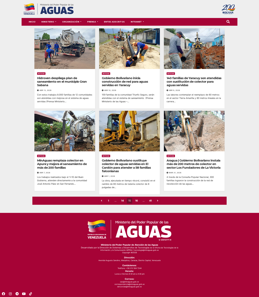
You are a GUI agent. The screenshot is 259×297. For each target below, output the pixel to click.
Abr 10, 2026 (110, 90)
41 (150, 200)
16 (136, 200)
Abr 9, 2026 (174, 90)
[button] (228, 22)
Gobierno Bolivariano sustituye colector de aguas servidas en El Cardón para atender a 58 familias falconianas (126, 166)
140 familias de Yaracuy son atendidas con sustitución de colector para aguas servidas (194, 81)
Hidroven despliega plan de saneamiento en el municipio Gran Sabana (62, 81)
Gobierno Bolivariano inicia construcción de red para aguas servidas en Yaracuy (125, 81)
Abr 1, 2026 (109, 176)
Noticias (41, 73)
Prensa (92, 22)
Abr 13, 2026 (46, 90)
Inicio (32, 22)
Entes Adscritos (114, 22)
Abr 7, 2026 (45, 173)
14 (122, 200)
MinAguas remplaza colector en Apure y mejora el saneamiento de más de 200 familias (62, 164)
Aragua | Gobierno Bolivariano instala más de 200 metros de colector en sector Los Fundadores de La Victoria (193, 164)
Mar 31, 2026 (175, 173)
